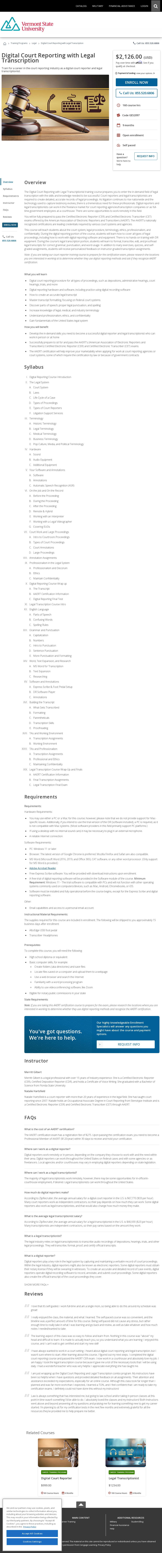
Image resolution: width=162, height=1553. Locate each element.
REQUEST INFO (146, 156)
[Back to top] (81, 1516)
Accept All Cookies (32, 1533)
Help (112, 1528)
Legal (34, 43)
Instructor (9, 202)
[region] (32, 1525)
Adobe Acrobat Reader (42, 868)
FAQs (6, 209)
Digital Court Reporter (56, 1478)
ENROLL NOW (136, 82)
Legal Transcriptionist (124, 1478)
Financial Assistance (119, 1525)
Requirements (11, 195)
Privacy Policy (104, 1544)
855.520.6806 (9, 240)
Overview (8, 181)
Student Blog (137, 1521)
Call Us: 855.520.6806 (146, 43)
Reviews (7, 216)
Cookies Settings (32, 1541)
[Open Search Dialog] (155, 5)
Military (113, 1521)
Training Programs (19, 43)
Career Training (67, 1521)
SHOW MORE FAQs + (36, 1284)
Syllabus (7, 188)
